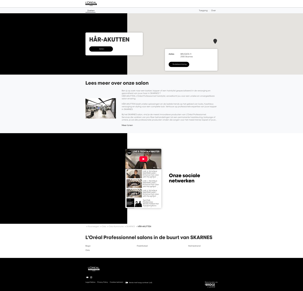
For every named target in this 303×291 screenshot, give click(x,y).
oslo (87, 250)
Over (213, 10)
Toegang (203, 10)
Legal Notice (90, 282)
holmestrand (194, 246)
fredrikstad (142, 246)
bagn (88, 246)
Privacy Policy (102, 282)
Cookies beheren (116, 282)
